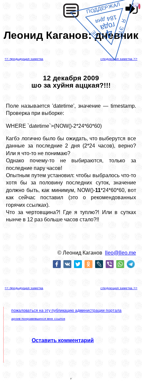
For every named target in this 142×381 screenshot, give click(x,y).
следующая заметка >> (118, 59)
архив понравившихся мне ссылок (38, 318)
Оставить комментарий (63, 340)
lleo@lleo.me (120, 253)
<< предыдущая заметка (24, 59)
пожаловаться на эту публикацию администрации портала (66, 310)
